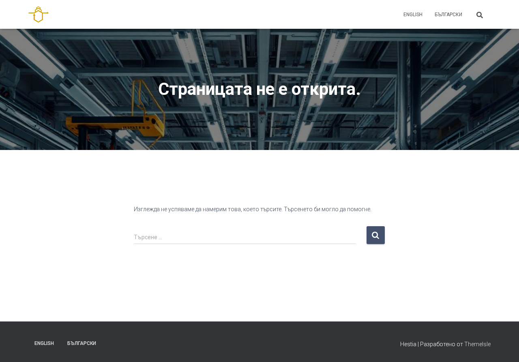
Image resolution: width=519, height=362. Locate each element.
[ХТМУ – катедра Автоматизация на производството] (38, 14)
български (448, 14)
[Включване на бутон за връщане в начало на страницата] (503, 346)
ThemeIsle (477, 344)
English (412, 14)
